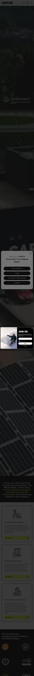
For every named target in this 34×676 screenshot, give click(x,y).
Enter (25, 343)
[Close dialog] (32, 328)
